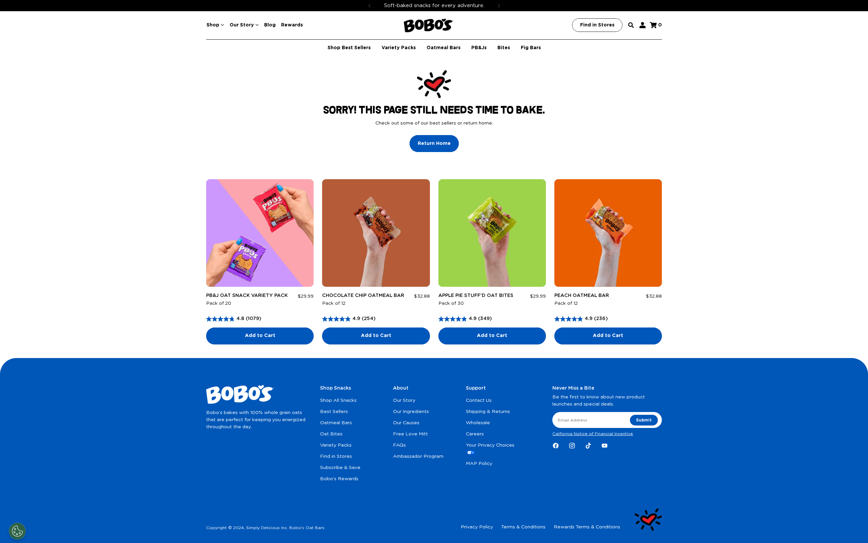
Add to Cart (260, 335)
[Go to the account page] (642, 25)
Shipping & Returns (488, 411)
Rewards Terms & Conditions (587, 527)
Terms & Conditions (523, 527)
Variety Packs (336, 445)
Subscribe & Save (340, 467)
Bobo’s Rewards (339, 478)
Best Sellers (334, 411)
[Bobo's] (428, 25)
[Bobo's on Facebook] (555, 445)
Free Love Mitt (410, 434)
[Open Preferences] (17, 531)
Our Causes (406, 422)
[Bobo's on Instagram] (572, 445)
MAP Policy (479, 463)
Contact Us (479, 400)
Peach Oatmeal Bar (581, 295)
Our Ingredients (411, 411)
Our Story (404, 400)
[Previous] (369, 5)
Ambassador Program (418, 456)
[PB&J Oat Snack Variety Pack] (260, 233)
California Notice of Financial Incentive (592, 434)
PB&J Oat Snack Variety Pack (247, 295)
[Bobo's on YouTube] (604, 445)
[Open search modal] (631, 25)
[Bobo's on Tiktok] (588, 445)
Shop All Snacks (338, 400)
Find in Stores (336, 456)
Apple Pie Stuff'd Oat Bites (475, 295)
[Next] (498, 5)
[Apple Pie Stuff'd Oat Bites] (492, 233)
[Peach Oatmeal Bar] (608, 233)
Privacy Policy (477, 527)
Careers (475, 434)
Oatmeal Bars (336, 422)
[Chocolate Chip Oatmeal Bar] (376, 233)
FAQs (399, 445)
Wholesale (478, 422)
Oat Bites (331, 434)
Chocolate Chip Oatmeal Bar (363, 295)
